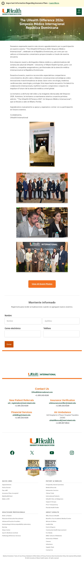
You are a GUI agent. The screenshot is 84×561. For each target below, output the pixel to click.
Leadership (49, 524)
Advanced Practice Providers (11, 521)
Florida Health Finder (52, 507)
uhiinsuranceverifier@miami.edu (62, 403)
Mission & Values (51, 521)
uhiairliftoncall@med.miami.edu (62, 420)
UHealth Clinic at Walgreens (54, 499)
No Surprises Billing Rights (74, 556)
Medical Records (51, 487)
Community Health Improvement (56, 530)
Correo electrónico (13, 328)
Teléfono (47, 328)
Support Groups (51, 502)
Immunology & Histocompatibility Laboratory (16, 524)
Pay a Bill (5, 490)
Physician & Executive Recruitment (12, 518)
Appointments (6, 484)
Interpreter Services (52, 490)
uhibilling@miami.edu (22, 415)
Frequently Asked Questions (55, 484)
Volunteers (49, 544)
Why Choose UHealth (52, 515)
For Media (49, 533)
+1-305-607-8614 (62, 423)
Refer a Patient (6, 515)
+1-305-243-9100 (42, 395)
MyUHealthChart (7, 496)
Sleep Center (6, 530)
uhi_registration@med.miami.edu (21, 403)
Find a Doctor (6, 487)
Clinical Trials (50, 493)
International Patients (53, 496)
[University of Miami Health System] (11, 11)
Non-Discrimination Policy (59, 556)
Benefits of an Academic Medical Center (58, 518)
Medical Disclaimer (8, 556)
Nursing (4, 527)
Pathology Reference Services (11, 535)
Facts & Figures (50, 527)
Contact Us (49, 550)
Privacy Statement (27, 556)
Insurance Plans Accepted (10, 493)
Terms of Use (18, 556)
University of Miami (52, 538)
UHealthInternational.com (42, 392)
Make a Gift (6, 499)
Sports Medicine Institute (10, 533)
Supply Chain (50, 547)
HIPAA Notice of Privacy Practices (42, 556)
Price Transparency (52, 504)
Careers (48, 541)
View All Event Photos (42, 284)
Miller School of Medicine (54, 535)
